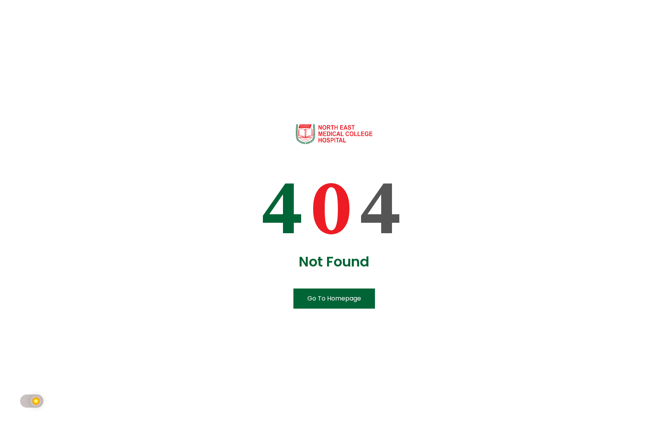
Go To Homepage (334, 298)
